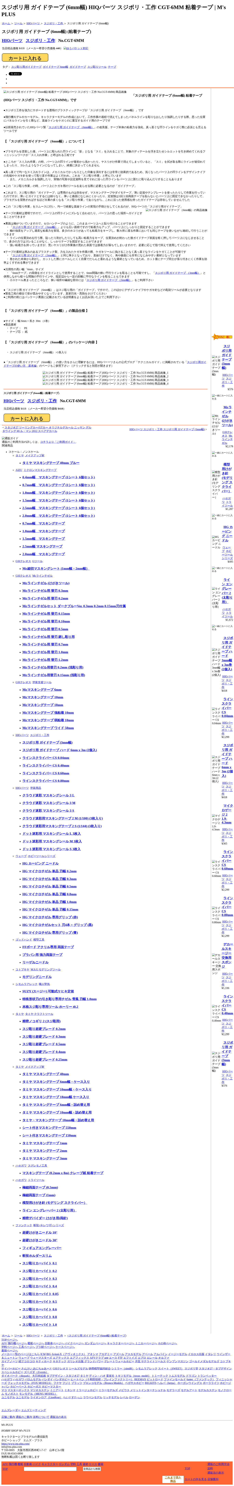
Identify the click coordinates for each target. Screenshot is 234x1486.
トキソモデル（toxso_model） (133, 1375)
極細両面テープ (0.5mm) (40, 1187)
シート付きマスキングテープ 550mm (49, 1127)
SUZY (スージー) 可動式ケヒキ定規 (48, 991)
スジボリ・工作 (40, 40)
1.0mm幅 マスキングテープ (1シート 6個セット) (58, 492)
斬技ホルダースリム (37, 1255)
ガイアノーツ (9, 1361)
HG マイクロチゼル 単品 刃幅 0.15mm (50, 909)
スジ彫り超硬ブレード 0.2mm (44, 1029)
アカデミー (106, 1354)
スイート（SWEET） (171, 1368)
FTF (120, 1357)
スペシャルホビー (12, 1372)
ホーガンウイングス (189, 1383)
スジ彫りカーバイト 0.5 (39, 1301)
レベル (124, 1397)
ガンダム (64, 1464)
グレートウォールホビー (119, 1361)
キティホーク (44, 1361)
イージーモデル (177, 1354)
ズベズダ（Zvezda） (36, 1372)
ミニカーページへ (146, 1343)
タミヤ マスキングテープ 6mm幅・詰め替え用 (56, 1104)
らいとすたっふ (72, 1397)
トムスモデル (177, 1375)
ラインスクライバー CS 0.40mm (45, 765)
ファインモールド (175, 1379)
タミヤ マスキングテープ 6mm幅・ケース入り (56, 1081)
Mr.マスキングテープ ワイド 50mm (48, 728)
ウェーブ (21, 856)
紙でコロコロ (27, 1361)
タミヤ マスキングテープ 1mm (44, 1143)
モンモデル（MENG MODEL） (38, 1393)
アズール (118, 1354)
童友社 (110, 1375)
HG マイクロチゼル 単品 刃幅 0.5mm (49, 886)
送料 (210, 1468)
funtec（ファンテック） (201, 1379)
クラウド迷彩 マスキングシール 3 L (48, 795)
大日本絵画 (39, 1375)
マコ (4, 1390)
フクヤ (57, 1383)
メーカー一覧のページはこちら (20, 1354)
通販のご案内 (24, 1416)
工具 (79, 1464)
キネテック (59, 1361)
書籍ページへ (9, 1350)
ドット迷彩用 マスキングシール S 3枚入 (51, 849)
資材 (85, 1464)
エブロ (142, 1357)
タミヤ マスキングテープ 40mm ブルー (50, 463)
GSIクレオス (23, 561)
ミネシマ (69, 1390)
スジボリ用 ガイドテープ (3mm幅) (47, 742)
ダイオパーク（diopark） (16, 1375)
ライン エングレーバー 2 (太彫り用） (49, 1210)
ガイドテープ (78, 66)
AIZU (19, 470)
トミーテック (160, 1375)
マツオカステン (39, 1390)
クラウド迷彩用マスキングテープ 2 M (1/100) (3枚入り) (62, 818)
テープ (112, 66)
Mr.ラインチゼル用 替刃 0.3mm (45, 590)
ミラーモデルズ (108, 1390)
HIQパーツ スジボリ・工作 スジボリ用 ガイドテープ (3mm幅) (167, 429)
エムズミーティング (33, 1410)
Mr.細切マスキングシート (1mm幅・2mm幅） (55, 568)
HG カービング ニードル (40, 863)
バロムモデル (33, 1379)
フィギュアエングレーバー (41, 1248)
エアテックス (61, 1357)
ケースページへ (65, 1346)
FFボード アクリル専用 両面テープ (48, 947)
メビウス (124, 1390)
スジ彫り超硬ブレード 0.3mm (44, 1036)
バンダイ (47, 1379)
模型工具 (38, 939)
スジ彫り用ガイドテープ (26, 66)
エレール (152, 1357)
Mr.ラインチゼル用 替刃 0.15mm (46, 613)
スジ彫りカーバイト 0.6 (39, 1309)
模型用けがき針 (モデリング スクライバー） (54, 1202)
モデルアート (189, 1390)
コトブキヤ (22, 969)
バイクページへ (74, 1343)
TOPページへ (9, 1339)
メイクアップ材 (34, 455)
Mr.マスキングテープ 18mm (42, 705)
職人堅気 (44, 984)
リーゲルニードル (35, 962)
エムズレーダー (11, 1410)
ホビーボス (34, 1386)
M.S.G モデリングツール (46, 969)
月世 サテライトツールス (150, 1361)
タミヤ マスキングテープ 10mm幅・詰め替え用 (57, 1112)
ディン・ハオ (97, 1375)
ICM (43, 1354)
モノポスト (12, 1393)
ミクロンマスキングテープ (40, 470)
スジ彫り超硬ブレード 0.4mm (44, 1052)
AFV (4, 1343)
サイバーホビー (11, 1368)
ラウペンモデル (92, 1397)
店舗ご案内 (8, 1416)
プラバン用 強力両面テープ (42, 955)
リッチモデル (111, 1397)
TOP (5, 1468)
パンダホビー (61, 1379)
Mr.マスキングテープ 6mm (41, 689)
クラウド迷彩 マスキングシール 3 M (48, 803)
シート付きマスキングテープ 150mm (49, 1135)
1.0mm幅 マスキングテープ (43, 531)
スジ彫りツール (97, 66)
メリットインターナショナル (148, 1390)
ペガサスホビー (134, 1383)
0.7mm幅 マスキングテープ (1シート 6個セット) (58, 485)
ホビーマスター (51, 1386)
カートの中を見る (196, 1479)
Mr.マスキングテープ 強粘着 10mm (48, 712)
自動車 (28, 1464)
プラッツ (76, 1383)
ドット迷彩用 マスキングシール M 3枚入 (52, 841)
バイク (37, 1464)
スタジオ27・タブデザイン (215, 1368)
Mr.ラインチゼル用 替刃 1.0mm (45, 652)
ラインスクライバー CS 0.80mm (45, 781)
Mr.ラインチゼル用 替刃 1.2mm (45, 660)
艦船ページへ (36, 1343)
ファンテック (24, 1225)
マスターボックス (18, 1390)
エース (113, 1357)
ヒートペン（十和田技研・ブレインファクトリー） (102, 1379)
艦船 (20, 1464)
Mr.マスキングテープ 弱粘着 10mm (48, 720)
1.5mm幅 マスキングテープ (43, 538)
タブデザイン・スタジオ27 (63, 1375)
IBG (48, 1354)
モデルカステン (207, 1390)
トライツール (36, 1180)
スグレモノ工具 (37, 1165)
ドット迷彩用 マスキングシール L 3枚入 (51, 833)
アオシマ (92, 1354)
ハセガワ (21, 1165)
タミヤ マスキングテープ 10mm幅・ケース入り (57, 1089)
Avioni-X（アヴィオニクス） (69, 1354)
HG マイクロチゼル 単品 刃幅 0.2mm (49, 871)
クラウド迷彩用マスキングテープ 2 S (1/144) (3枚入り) (62, 826)
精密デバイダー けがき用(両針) (45, 1218)
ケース (93, 1464)
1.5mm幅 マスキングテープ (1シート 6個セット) (58, 500)
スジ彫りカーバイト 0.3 (39, 1278)
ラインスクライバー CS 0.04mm (45, 758)
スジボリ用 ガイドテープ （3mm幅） (35, 227)
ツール (18, 1335)
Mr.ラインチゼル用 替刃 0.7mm (45, 644)
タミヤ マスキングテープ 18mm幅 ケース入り (55, 1097)
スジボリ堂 (191, 1368)
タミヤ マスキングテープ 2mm (44, 1150)
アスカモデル (133, 1354)
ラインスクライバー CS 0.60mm (45, 773)
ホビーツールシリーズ (41, 856)
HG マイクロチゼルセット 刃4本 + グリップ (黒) (57, 925)
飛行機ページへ (17, 1343)
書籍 (100, 1464)
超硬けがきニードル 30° (39, 1240)
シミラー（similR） (123, 1368)
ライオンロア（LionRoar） (46, 1397)
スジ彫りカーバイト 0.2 (39, 1271)
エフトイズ (130, 1357)
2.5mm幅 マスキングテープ (42, 546)
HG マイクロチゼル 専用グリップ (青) (50, 932)
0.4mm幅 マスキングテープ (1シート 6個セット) (58, 477)
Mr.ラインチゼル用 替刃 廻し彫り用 (48, 637)
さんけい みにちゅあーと (36, 1368)
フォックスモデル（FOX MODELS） (30, 1383)
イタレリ (210, 1354)
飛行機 (13, 1464)
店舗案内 (212, 1479)
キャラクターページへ (120, 1343)
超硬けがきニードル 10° (39, 1232)
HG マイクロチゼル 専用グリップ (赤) (50, 917)
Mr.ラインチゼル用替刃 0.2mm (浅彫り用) (52, 667)
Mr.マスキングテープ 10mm (42, 697)
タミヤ (20, 455)
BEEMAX (140, 1379)
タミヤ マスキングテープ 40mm (45, 1074)
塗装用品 (35, 787)
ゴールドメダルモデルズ (204, 1361)
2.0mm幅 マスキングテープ (43, 554)
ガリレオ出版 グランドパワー (85, 1361)
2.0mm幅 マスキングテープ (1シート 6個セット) (58, 515)
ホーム (6, 1335)
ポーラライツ (211, 1383)
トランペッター (207, 1375)
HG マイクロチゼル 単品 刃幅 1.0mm (49, 902)
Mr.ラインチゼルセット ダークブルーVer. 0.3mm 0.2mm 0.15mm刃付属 (74, 606)
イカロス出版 (196, 1354)
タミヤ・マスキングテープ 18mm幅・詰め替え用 (58, 1120)
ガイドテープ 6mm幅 (55, 66)
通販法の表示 (58, 1416)
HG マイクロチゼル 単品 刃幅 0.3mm (49, 879)
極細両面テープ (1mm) (38, 1195)
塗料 (73, 1464)
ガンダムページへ (95, 1343)
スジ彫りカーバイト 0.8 (39, 1317)
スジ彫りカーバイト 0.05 (40, 1294)
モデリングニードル (37, 977)
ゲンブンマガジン (177, 1361)
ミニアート (57, 1390)
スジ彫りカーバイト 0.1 (39, 1263)
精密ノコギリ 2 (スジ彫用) (41, 1021)
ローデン (134, 1397)
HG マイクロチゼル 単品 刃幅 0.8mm (49, 894)
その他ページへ (167, 1343)
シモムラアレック (27, 984)
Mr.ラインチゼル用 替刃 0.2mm (45, 598)
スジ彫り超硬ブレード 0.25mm (44, 1059)
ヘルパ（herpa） (167, 1383)
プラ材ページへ (45, 1346)
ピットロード (155, 1379)
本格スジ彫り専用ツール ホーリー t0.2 (50, 1007)
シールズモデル (78, 1368)
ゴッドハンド (24, 939)
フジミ (66, 1383)
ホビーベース (18, 1386)
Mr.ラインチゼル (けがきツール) (45, 583)
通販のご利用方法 (218, 1464)
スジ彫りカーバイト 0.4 (39, 1286)
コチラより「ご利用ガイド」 (58, 441)
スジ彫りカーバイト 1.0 (39, 1324)
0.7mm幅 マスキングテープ (43, 523)
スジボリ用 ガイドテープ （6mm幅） (71, 127)
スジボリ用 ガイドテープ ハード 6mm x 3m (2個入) (59, 750)
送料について (41, 1416)
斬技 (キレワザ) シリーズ (48, 1225)
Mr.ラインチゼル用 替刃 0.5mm (45, 629)
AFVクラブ (97, 1357)
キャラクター (50, 1464)
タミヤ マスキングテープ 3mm (44, 1158)
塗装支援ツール (42, 682)
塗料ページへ (9, 1346)
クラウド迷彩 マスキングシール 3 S (48, 810)
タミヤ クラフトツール (39, 1013)
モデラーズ (173, 1390)
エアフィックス (79, 1357)
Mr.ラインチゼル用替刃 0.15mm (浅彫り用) (53, 675)
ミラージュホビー (87, 1390)
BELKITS (150, 1383)
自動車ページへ (54, 1343)
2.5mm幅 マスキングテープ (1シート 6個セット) (58, 508)
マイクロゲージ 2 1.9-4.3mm (227, 814)
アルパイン (160, 1354)
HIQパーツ (14, 401)
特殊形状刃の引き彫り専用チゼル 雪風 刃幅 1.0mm (59, 999)
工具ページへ (27, 1346)
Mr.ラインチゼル (42, 575)
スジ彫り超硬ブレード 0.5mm (44, 1044)
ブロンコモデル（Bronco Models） (103, 1383)
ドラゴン (191, 1375)
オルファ (163, 1357)
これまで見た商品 (173, 1479)
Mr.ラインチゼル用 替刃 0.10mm (46, 621)
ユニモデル (8, 1397)
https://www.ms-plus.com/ (15, 1443)
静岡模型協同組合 (100, 1368)
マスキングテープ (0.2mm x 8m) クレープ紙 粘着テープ (62, 1173)
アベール (147, 1354)
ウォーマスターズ (41, 1357)
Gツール (37, 561)
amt (106, 1357)
